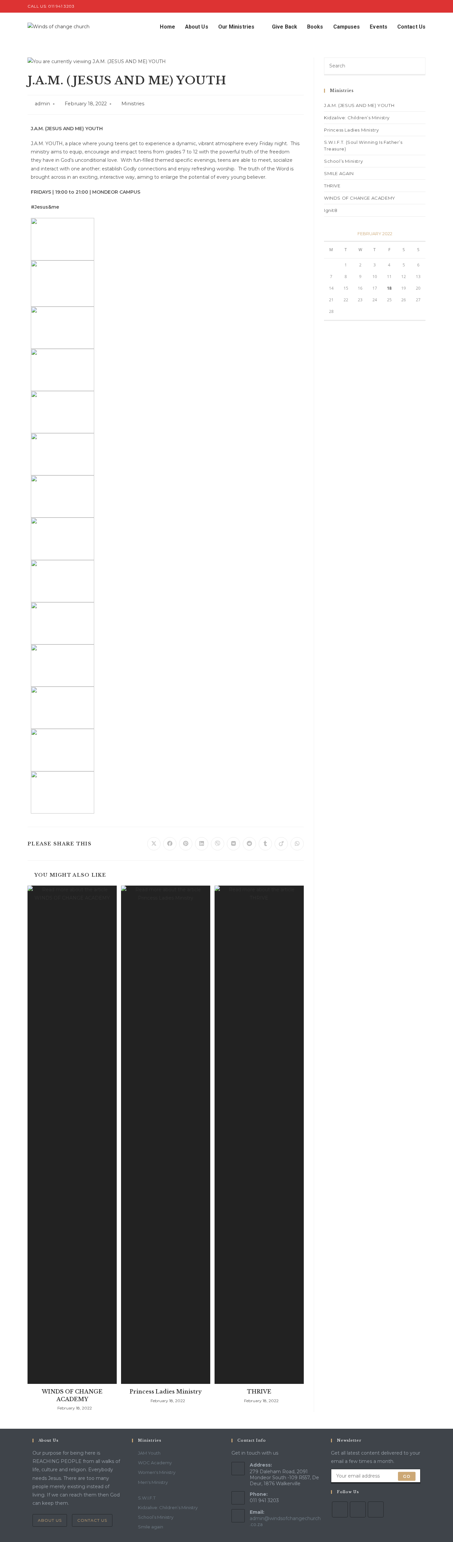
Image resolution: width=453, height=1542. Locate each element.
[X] (340, 1509)
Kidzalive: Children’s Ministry (357, 117)
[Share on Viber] (217, 843)
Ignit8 (331, 210)
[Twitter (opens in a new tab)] (408, 6)
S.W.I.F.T (147, 1497)
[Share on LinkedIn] (201, 843)
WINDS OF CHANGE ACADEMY (72, 1395)
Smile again (150, 1526)
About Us (50, 1520)
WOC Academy (155, 1462)
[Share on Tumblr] (265, 843)
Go (407, 1476)
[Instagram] (376, 1509)
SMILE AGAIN (339, 173)
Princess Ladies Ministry (166, 1391)
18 (389, 288)
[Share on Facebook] (169, 843)
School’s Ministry (343, 161)
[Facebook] (358, 1509)
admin (42, 104)
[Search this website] (374, 65)
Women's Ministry (156, 1472)
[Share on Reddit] (249, 843)
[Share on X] (154, 843)
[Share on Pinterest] (185, 843)
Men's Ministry (153, 1482)
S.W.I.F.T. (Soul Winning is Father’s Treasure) (363, 145)
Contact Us (92, 1520)
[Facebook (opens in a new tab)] (416, 6)
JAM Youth (149, 1453)
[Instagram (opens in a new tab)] (422, 6)
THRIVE (259, 1391)
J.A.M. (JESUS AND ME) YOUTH (359, 105)
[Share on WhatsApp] (297, 843)
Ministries (132, 104)
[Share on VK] (233, 843)
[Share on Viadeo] (281, 843)
